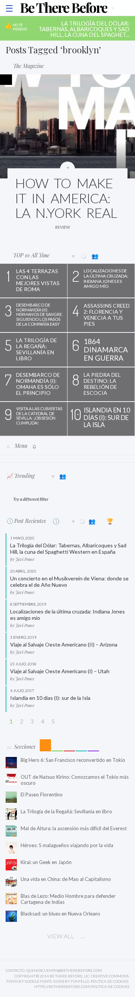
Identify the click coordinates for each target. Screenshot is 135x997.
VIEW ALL (60, 936)
